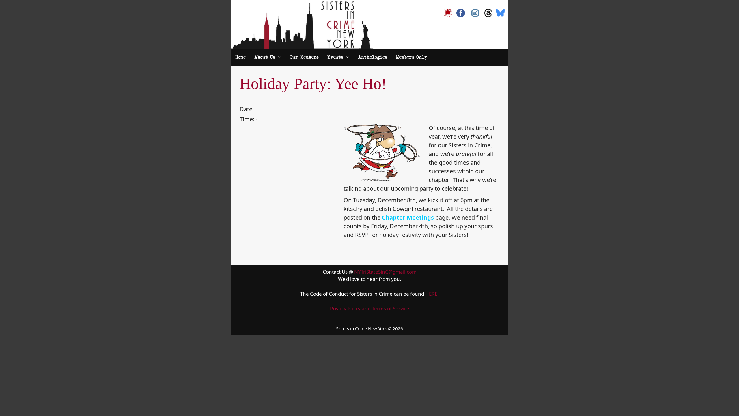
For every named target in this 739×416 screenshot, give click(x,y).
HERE (431, 293)
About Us (264, 57)
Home (240, 57)
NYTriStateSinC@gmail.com (385, 271)
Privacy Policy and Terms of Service (369, 308)
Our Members (304, 57)
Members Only (411, 57)
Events (335, 57)
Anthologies (372, 57)
